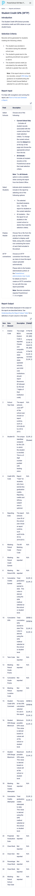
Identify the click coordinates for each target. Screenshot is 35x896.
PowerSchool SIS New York (16, 3)
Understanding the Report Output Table (15, 313)
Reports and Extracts (14, 8)
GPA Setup (24, 76)
